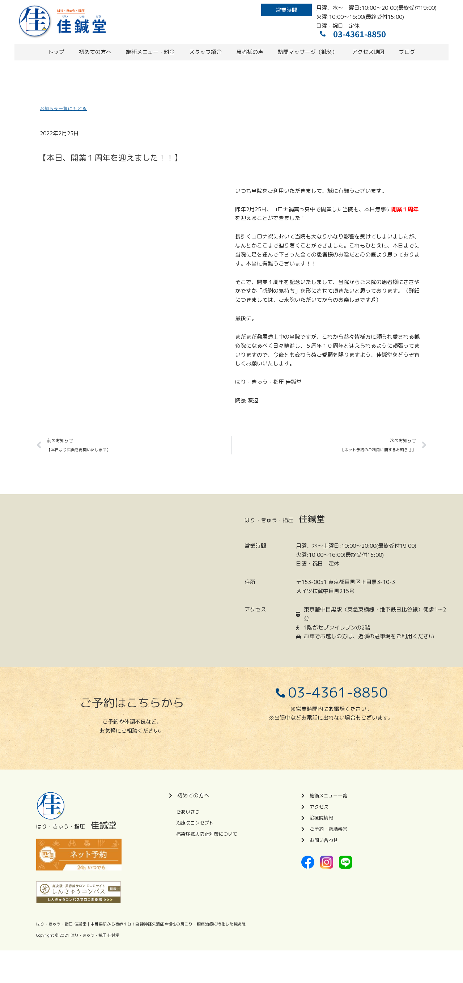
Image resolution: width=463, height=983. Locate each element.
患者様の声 (249, 52)
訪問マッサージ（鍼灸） (307, 52)
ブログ (407, 52)
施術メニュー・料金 (150, 52)
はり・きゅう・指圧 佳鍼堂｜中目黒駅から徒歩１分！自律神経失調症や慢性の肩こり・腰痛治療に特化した (135, 924)
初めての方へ (95, 52)
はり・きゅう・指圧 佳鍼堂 (95, 935)
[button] (286, 10)
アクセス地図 (368, 52)
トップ (56, 52)
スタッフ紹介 (205, 52)
